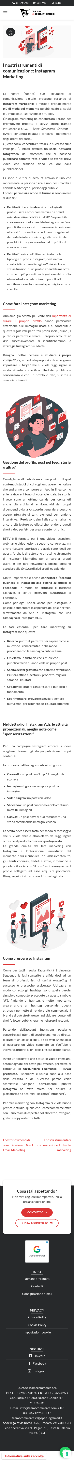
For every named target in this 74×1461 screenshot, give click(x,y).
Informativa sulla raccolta (24, 1456)
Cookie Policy (37, 1325)
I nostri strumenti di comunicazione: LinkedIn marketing (54, 1145)
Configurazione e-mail (37, 1293)
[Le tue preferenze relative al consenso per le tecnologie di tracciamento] (67, 1454)
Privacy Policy (37, 1317)
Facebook (39, 1363)
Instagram (39, 1371)
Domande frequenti (37, 1278)
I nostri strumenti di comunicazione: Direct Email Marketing (18, 1145)
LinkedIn (39, 1356)
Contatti (37, 1286)
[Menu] (5, 12)
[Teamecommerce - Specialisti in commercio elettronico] (37, 12)
